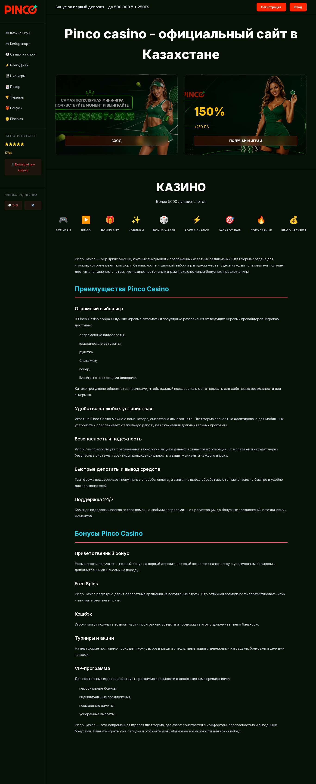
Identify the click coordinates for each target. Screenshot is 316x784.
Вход (298, 7)
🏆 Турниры (14, 97)
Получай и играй (245, 141)
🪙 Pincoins (14, 119)
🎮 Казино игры (17, 33)
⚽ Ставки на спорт (21, 54)
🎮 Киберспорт (17, 44)
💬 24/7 (13, 205)
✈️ (32, 205)
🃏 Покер (12, 87)
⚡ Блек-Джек (16, 65)
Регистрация (271, 7)
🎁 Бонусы (13, 108)
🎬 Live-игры (15, 76)
